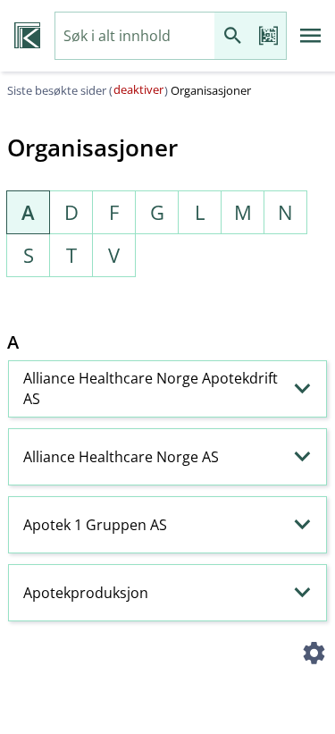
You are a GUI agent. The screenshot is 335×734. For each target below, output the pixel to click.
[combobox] (134, 36)
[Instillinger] (313, 655)
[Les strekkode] (268, 36)
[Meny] (311, 35)
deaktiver (138, 89)
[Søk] (232, 36)
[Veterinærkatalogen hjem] (27, 36)
